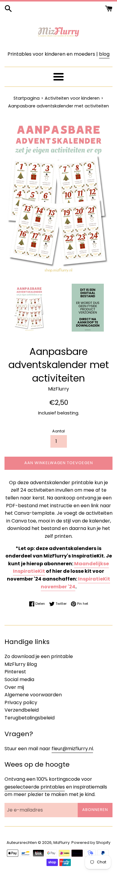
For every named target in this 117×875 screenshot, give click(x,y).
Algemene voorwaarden (33, 694)
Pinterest (15, 671)
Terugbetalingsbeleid (29, 717)
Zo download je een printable (38, 656)
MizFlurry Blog (20, 664)
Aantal (58, 431)
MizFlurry (61, 842)
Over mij (14, 687)
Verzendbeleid (21, 710)
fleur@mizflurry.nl (72, 748)
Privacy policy (20, 702)
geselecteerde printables (34, 786)
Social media (19, 679)
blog (104, 54)
